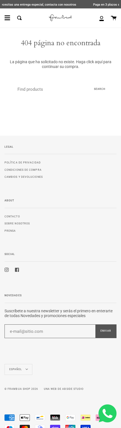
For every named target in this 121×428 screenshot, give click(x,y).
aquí (98, 62)
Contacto (12, 216)
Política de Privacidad (23, 162)
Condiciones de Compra (23, 169)
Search (99, 89)
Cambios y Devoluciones (24, 176)
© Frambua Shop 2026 (21, 389)
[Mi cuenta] (101, 18)
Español (16, 369)
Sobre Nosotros (17, 223)
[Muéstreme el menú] (7, 18)
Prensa (10, 230)
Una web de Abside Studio (64, 389)
